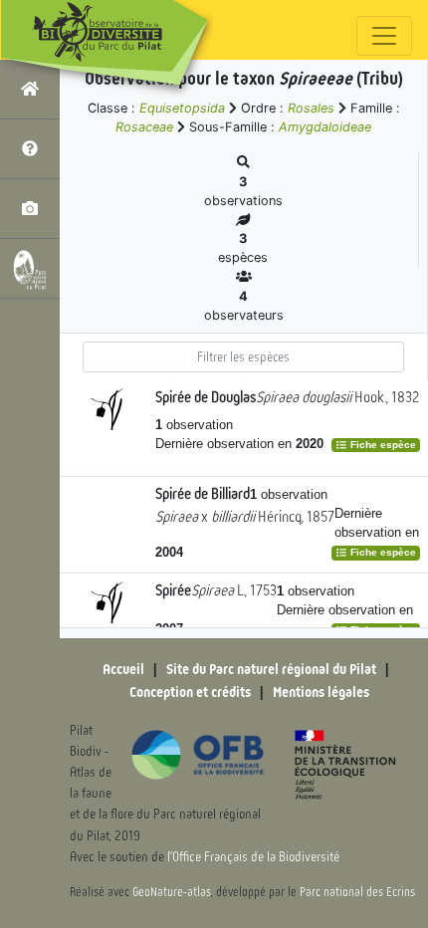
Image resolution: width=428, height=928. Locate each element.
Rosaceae (144, 126)
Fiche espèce (381, 444)
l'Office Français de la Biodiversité (253, 856)
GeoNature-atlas (171, 892)
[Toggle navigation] (384, 36)
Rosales (311, 108)
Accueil (123, 669)
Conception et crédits (190, 692)
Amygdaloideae (325, 126)
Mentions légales (321, 692)
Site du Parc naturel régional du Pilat (271, 669)
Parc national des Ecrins (357, 892)
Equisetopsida (182, 108)
